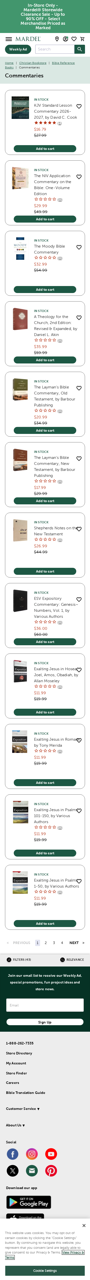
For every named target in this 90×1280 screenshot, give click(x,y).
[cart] (82, 39)
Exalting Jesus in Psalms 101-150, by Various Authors (56, 816)
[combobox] (54, 49)
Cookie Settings (45, 1271)
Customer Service (21, 1109)
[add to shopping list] (79, 106)
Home (9, 63)
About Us (13, 1125)
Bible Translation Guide (25, 1093)
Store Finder (16, 1073)
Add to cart (45, 149)
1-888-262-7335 (20, 1043)
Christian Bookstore (32, 63)
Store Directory (19, 1053)
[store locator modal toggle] (57, 38)
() (60, 123)
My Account (16, 1063)
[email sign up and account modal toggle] (65, 38)
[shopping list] (74, 38)
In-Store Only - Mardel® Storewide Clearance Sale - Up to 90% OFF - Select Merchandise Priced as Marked (42, 16)
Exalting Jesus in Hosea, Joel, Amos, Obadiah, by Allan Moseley (56, 675)
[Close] (84, 1225)
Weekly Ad (18, 49)
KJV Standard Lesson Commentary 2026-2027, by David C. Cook (55, 111)
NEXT (74, 943)
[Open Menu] (8, 39)
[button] (44, 1109)
